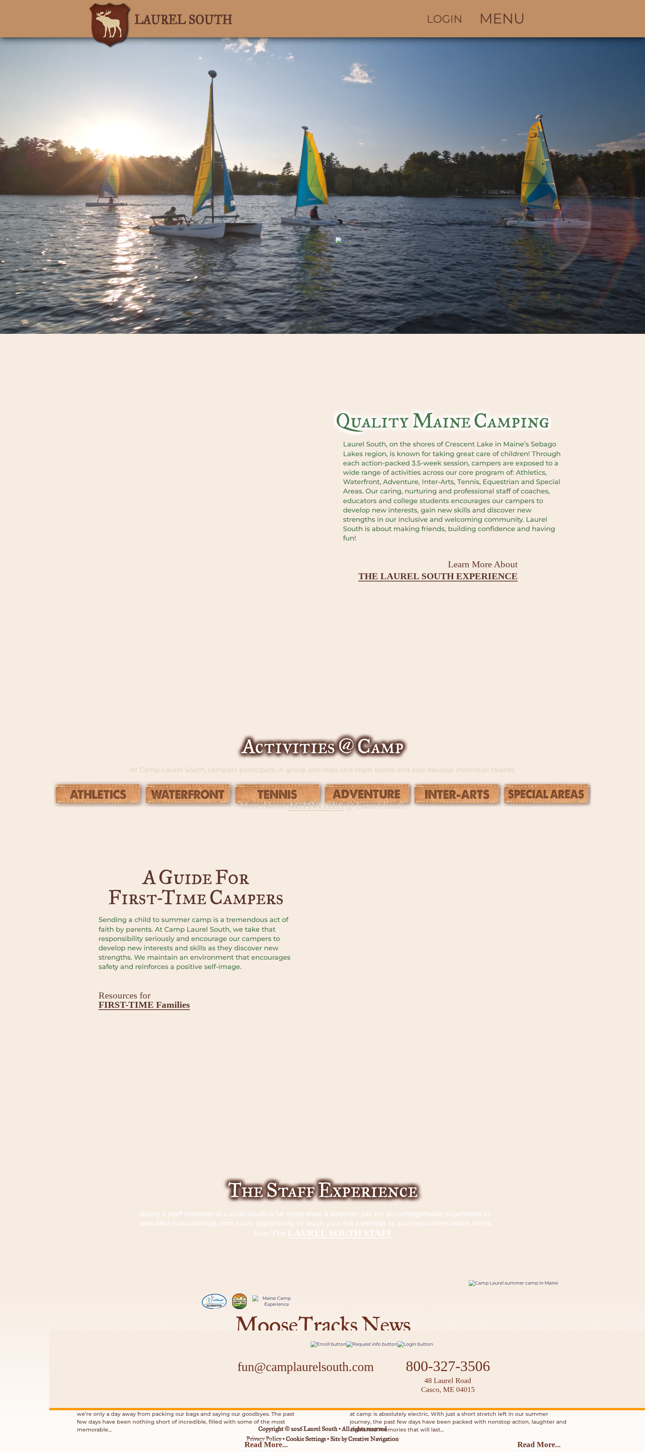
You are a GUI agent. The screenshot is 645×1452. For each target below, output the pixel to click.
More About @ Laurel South (322, 805)
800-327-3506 (448, 1366)
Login (444, 19)
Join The (322, 1233)
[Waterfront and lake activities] (188, 794)
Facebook (282, 1390)
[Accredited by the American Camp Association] (214, 1301)
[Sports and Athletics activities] (98, 794)
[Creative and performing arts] (457, 794)
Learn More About (438, 570)
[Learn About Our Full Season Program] (519, 1283)
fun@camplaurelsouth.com (305, 1367)
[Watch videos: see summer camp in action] (458, 327)
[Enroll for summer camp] (328, 1344)
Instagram (301, 1390)
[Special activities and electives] (546, 794)
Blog (325, 1390)
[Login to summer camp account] (415, 1344)
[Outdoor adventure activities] (367, 794)
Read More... (266, 1444)
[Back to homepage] (194, 18)
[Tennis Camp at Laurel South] (277, 794)
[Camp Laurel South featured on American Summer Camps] (239, 1301)
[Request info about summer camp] (372, 1344)
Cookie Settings (306, 1439)
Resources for (144, 1000)
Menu (502, 19)
